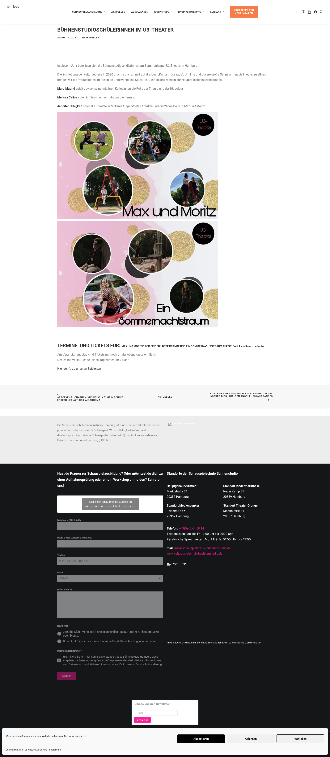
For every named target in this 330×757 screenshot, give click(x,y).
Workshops (161, 12)
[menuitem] (89, 12)
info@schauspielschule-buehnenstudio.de (202, 548)
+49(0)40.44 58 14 (191, 528)
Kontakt (215, 12)
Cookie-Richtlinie (14, 749)
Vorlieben (300, 739)
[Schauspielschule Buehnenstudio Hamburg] (15, 12)
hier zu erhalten (256, 346)
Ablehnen (251, 739)
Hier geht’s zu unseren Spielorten (79, 368)
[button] (297, 12)
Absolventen (139, 12)
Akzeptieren (201, 739)
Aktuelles (118, 12)
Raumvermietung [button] (189, 12)
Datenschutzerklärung (36, 749)
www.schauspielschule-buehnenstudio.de (194, 553)
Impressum (55, 749)
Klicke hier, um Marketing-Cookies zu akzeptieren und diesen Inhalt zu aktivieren (110, 504)
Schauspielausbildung (87, 12)
